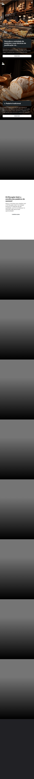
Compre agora (16, 214)
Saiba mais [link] (17, 56)
